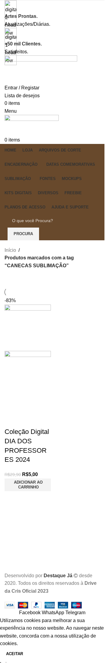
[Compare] (12, 404)
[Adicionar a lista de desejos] (12, 419)
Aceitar (14, 653)
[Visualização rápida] (28, 404)
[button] (28, 484)
